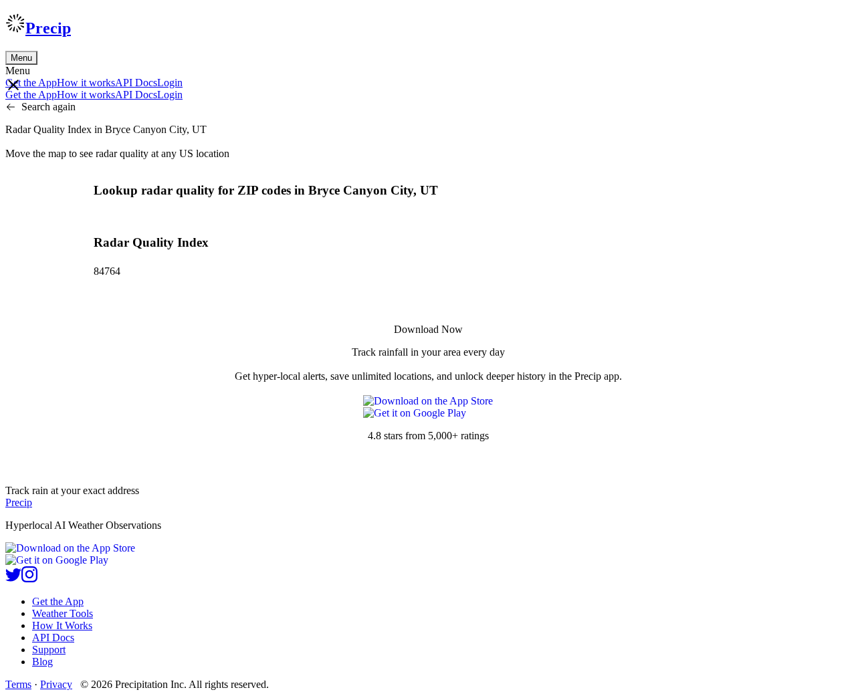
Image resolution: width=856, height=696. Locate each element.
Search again (48, 106)
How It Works (62, 625)
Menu (21, 58)
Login (170, 82)
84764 (107, 271)
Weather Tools (62, 613)
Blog (42, 661)
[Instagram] (29, 578)
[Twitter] (13, 578)
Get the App (58, 601)
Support (49, 649)
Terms (18, 684)
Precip (48, 28)
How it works (86, 82)
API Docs (136, 82)
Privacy (56, 684)
